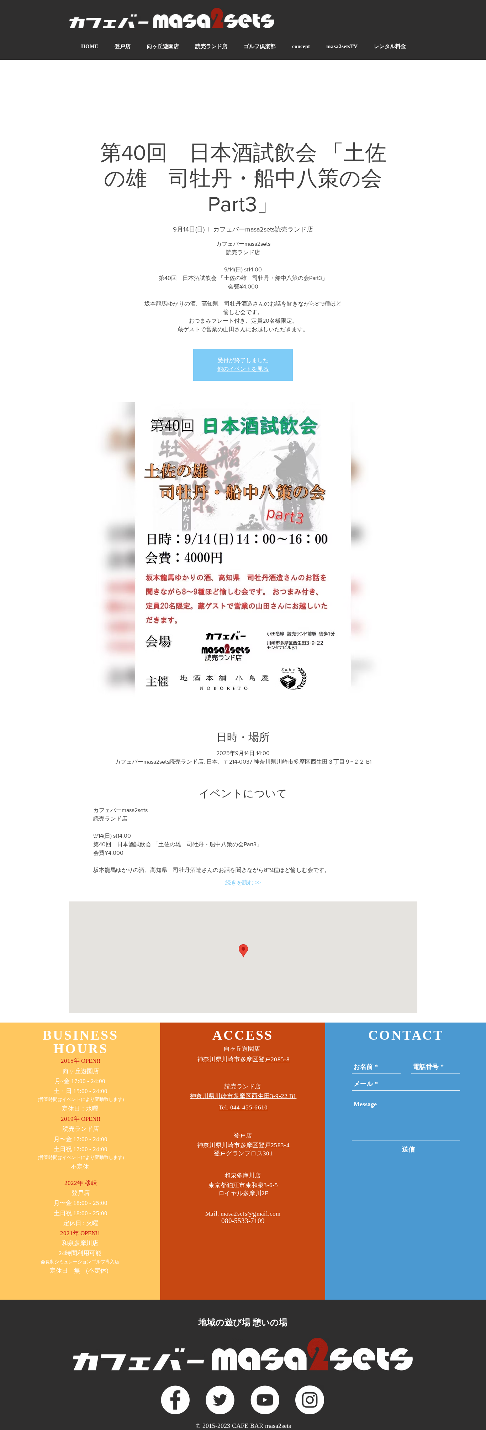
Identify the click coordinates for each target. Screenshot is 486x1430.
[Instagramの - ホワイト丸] (309, 1399)
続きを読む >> (243, 882)
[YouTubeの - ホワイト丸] (264, 1399)
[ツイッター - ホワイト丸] (220, 1399)
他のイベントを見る (243, 369)
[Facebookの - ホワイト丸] (175, 1399)
